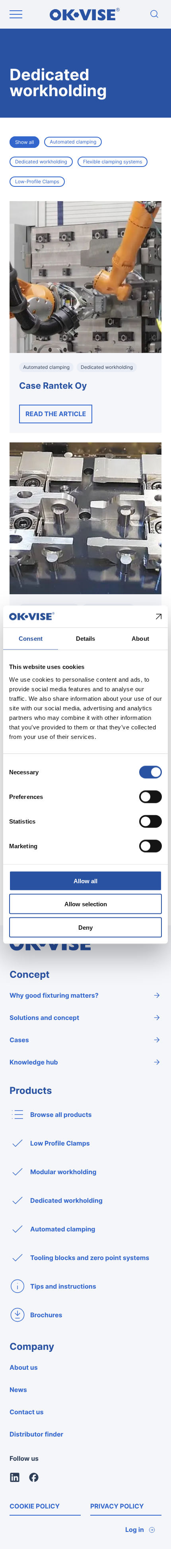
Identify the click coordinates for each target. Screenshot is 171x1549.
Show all (24, 142)
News (18, 1390)
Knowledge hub (34, 1062)
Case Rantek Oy (53, 386)
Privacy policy (117, 1506)
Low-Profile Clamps (37, 181)
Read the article (55, 414)
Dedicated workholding (41, 162)
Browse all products (61, 1115)
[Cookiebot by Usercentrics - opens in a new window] (127, 616)
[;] (154, 14)
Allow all (85, 880)
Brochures (46, 1315)
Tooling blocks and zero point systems (89, 1258)
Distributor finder (36, 1434)
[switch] (150, 796)
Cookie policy (35, 1506)
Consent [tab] (31, 638)
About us (24, 1367)
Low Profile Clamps (60, 1143)
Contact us (27, 1412)
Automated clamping (73, 142)
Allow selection (85, 904)
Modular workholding (63, 1172)
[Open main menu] (16, 14)
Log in (134, 1529)
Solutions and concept (44, 1018)
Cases (19, 1040)
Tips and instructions (63, 1286)
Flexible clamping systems (112, 162)
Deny (85, 927)
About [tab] (140, 638)
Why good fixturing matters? (54, 995)
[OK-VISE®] (85, 18)
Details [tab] (85, 638)
